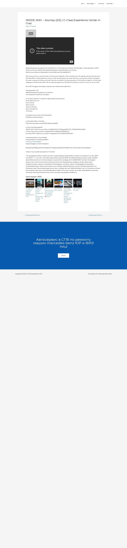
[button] (63, 255)
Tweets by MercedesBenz (34, 142)
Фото (82, 3)
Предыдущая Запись (32, 215)
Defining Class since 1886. (76, 189)
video (27, 26)
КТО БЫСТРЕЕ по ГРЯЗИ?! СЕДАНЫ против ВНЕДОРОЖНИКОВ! (30, 192)
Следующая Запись (95, 215)
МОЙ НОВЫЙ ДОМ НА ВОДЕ (58, 189)
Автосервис (90, 3)
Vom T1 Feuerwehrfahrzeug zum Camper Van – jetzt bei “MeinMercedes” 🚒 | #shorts (49, 192)
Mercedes (110, 3)
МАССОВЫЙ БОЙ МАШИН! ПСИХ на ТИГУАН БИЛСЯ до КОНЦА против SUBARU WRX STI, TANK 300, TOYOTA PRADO (68, 195)
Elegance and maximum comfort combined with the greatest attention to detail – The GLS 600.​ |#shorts (39, 195)
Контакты (101, 3)
